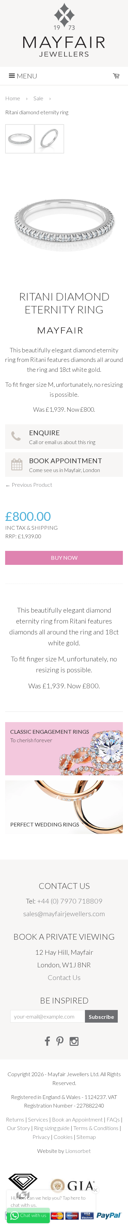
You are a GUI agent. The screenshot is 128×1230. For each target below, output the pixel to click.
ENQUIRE (62, 436)
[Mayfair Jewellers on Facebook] (47, 1041)
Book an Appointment (77, 1119)
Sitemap (86, 1136)
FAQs (113, 1119)
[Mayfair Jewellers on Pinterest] (59, 1041)
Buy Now (64, 557)
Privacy (41, 1136)
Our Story (18, 1128)
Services (38, 1119)
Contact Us (64, 977)
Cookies (63, 1136)
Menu (26, 76)
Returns (15, 1119)
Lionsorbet (78, 1150)
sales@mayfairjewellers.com (64, 913)
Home (12, 98)
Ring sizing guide (52, 1128)
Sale (38, 98)
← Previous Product (28, 484)
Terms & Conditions (95, 1128)
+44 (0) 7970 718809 (69, 901)
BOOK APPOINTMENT (65, 464)
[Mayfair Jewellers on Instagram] (74, 1041)
